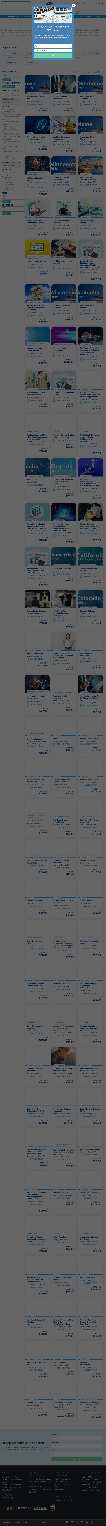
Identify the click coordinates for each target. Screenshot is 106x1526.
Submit (53, 55)
